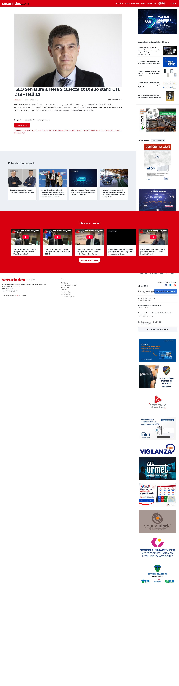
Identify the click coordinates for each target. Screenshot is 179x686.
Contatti (64, 290)
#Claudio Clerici (41, 130)
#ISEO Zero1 (94, 130)
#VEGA (86, 130)
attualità (17, 100)
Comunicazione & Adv (68, 285)
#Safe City (53, 130)
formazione (151, 3)
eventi (127, 3)
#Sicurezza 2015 (27, 130)
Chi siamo (64, 283)
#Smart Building (65, 130)
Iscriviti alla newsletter (157, 329)
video (143, 3)
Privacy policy (66, 292)
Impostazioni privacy (68, 296)
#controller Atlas (108, 130)
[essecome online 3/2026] (157, 181)
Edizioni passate (158, 140)
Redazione (65, 287)
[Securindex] (15, 3)
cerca (173, 3)
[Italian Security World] (157, 34)
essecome (135, 3)
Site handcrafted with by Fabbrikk (14, 295)
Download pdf (22, 125)
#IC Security (77, 130)
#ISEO (17, 130)
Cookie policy (65, 294)
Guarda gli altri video (89, 260)
